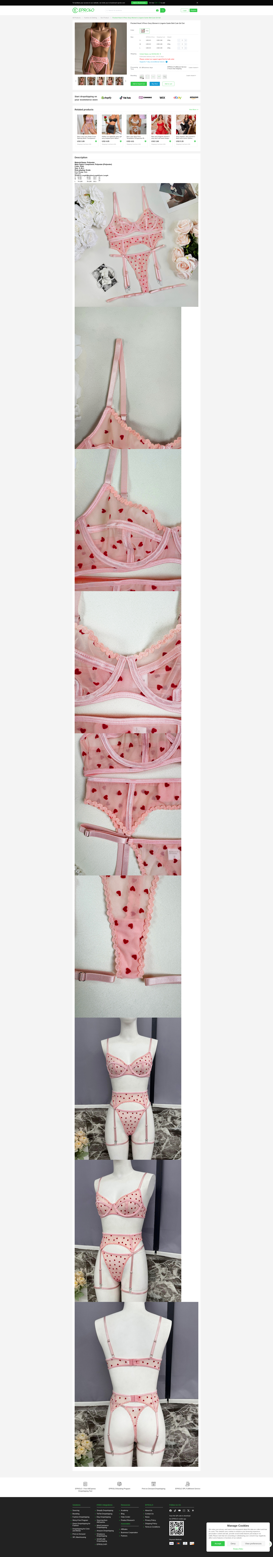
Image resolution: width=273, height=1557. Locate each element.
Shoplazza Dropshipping (102, 1535)
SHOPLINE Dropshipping (102, 1540)
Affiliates (124, 1529)
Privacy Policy (238, 1549)
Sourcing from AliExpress (102, 1521)
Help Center (125, 1517)
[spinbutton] (182, 40)
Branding (134, 75)
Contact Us (149, 1514)
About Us (148, 1510)
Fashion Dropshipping (81, 1517)
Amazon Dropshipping (105, 1531)
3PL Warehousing (79, 1537)
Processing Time (134, 68)
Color (132, 30)
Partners (124, 1536)
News (147, 1517)
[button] (179, 40)
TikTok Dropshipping (104, 1514)
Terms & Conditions (152, 1527)
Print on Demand (79, 1534)
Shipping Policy (151, 1523)
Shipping (133, 54)
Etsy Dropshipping (104, 1517)
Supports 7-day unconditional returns (152, 62)
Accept (218, 1543)
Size (132, 37)
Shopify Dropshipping (105, 1510)
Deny (233, 1543)
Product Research (128, 1520)
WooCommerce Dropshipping (103, 1526)
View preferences (253, 1543)
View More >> (193, 109)
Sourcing (76, 1510)
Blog (122, 1514)
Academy (124, 1510)
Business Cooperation (129, 1532)
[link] (77, 18)
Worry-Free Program (80, 1520)
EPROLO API (102, 1544)
